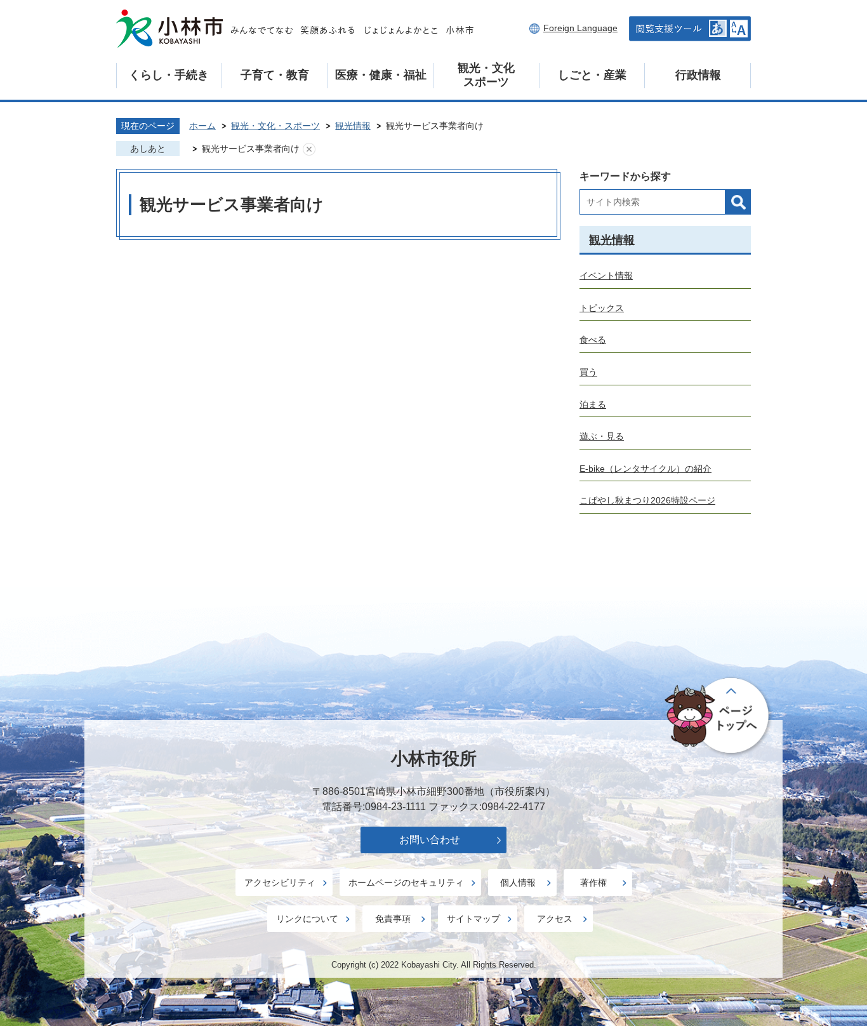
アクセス (554, 919)
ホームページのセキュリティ (406, 882)
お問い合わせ (429, 839)
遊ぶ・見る (601, 436)
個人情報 (518, 882)
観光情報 (353, 126)
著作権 (593, 882)
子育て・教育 (275, 75)
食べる (592, 340)
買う (588, 372)
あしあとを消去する (309, 149)
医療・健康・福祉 (381, 75)
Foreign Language (580, 28)
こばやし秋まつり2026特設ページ (647, 500)
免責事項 (393, 919)
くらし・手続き (169, 75)
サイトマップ (473, 919)
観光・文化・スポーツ (275, 126)
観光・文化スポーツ (486, 75)
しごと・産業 (592, 75)
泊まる (592, 404)
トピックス (601, 308)
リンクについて (307, 919)
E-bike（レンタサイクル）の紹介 (645, 468)
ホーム (202, 126)
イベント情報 (606, 275)
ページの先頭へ (719, 717)
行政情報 (698, 75)
